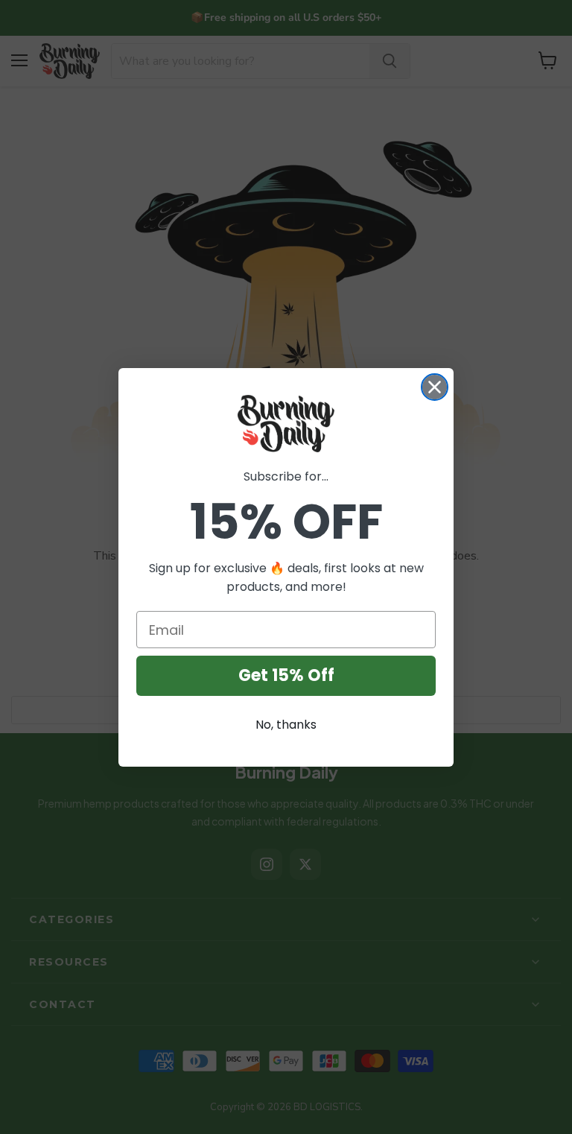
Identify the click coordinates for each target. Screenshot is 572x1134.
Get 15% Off (286, 675)
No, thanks (286, 724)
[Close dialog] (435, 387)
